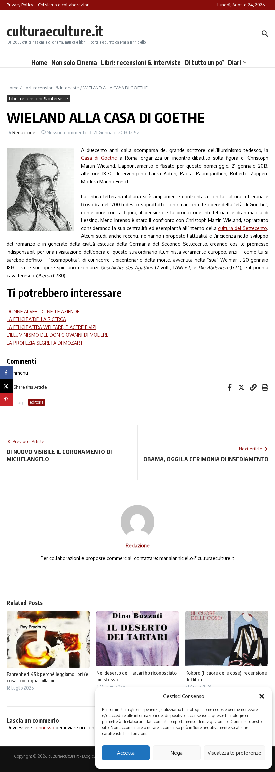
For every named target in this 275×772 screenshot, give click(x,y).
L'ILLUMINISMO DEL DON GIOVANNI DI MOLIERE (57, 335)
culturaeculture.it (55, 30)
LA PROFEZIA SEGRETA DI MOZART (45, 343)
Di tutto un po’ (204, 62)
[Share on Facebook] (6, 372)
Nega (177, 753)
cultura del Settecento (242, 228)
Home (39, 62)
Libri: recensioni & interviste (141, 62)
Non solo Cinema (74, 62)
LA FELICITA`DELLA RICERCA (36, 319)
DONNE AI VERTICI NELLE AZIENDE (43, 311)
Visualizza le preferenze (234, 753)
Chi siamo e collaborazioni (64, 4)
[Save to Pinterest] (6, 399)
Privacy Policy (20, 4)
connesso (43, 727)
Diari (234, 62)
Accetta (126, 753)
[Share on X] (6, 386)
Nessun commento (67, 132)
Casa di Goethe (99, 158)
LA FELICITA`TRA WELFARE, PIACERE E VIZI (51, 327)
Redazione (23, 132)
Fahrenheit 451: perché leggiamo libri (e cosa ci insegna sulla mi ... (47, 677)
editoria (37, 402)
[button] (261, 696)
